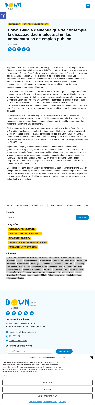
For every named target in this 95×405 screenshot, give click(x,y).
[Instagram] (14, 313)
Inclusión (47, 269)
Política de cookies (35, 402)
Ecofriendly (79, 264)
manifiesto (37, 272)
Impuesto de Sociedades (32, 269)
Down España (58, 261)
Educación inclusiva (14, 266)
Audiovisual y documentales (22, 229)
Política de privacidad (50, 402)
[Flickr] (20, 313)
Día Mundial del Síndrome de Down (54, 264)
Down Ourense (23, 264)
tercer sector (60, 275)
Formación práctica (14, 269)
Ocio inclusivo (67, 272)
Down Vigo (35, 264)
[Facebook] (26, 313)
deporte (19, 261)
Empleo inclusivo (55, 266)
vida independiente (74, 275)
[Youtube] (32, 313)
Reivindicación (12, 275)
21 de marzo (11, 258)
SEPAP (44, 275)
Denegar (47, 389)
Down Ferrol (70, 261)
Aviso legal (62, 402)
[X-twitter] (8, 313)
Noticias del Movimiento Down (35, 24)
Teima (50, 275)
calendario (43, 258)
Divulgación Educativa (19, 238)
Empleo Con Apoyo (39, 266)
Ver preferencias (47, 396)
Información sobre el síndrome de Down (28, 242)
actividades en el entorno (27, 258)
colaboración (54, 258)
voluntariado (11, 278)
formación (78, 266)
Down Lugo (11, 264)
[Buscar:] (41, 217)
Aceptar (47, 383)
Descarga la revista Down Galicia (25, 233)
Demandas (11, 261)
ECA (71, 264)
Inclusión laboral (76, 269)
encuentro (68, 266)
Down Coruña (45, 261)
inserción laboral (24, 272)
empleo (27, 266)
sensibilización (33, 275)
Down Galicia (14, 24)
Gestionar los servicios (11, 376)
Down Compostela (31, 261)
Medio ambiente (49, 272)
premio (78, 272)
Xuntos (21, 278)
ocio (58, 272)
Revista (22, 275)
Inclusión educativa (60, 269)
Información (11, 272)
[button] (3, 15)
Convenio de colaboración (71, 258)
